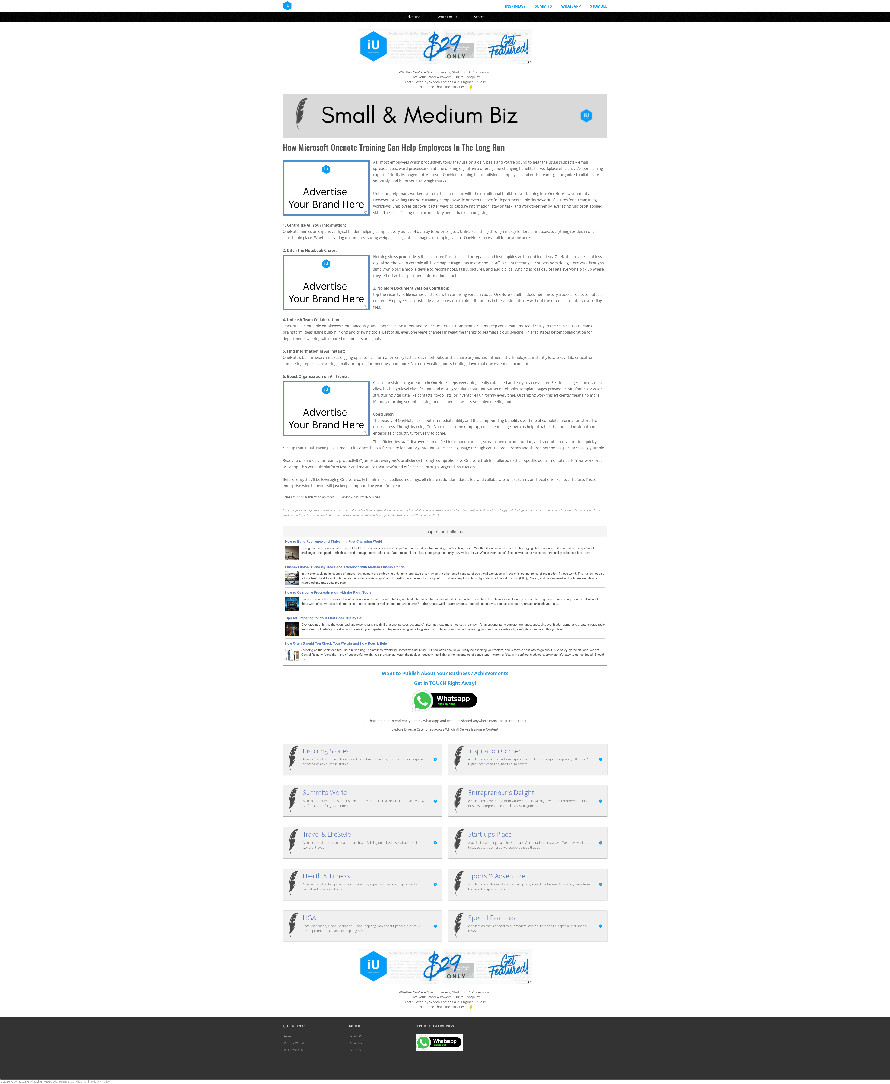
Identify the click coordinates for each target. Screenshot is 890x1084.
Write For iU (447, 16)
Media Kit (356, 1036)
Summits (543, 6)
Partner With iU (294, 1043)
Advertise (412, 16)
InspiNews (515, 6)
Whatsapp (571, 6)
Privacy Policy (100, 1081)
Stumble (598, 6)
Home (288, 1036)
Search (479, 16)
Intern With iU (293, 1050)
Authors (355, 1050)
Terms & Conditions (72, 1081)
